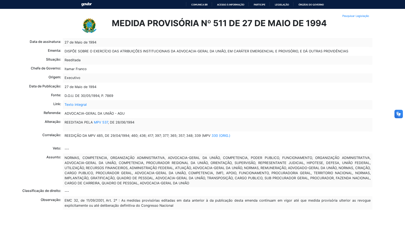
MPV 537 (100, 122)
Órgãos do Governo (311, 4)
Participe (259, 4)
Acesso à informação (230, 4)
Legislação (282, 4)
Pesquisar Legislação (355, 16)
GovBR (86, 4)
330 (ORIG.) (220, 135)
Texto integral (76, 104)
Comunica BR (199, 4)
